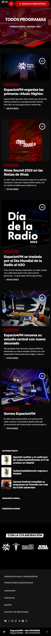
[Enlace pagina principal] (4, 4)
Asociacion (11, 84)
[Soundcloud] (19, 621)
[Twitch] (12, 621)
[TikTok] (16, 621)
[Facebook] (26, 621)
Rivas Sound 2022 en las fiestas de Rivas (23, 172)
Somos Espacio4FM (19, 414)
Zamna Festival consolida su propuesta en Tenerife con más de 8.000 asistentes (30, 484)
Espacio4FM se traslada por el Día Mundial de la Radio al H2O (23, 261)
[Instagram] (23, 621)
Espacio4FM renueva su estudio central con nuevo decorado (24, 339)
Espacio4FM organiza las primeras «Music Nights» (23, 92)
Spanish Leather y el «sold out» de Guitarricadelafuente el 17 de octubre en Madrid (31, 460)
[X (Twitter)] (9, 621)
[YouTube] (5, 621)
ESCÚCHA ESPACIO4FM (32, 4)
